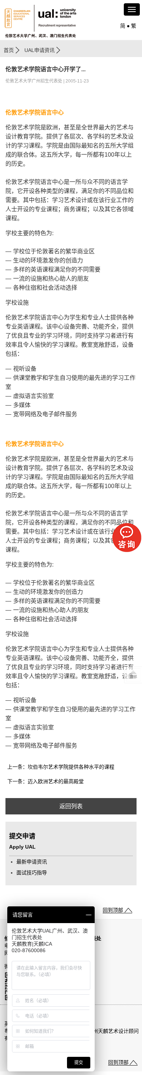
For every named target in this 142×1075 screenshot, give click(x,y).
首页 (9, 50)
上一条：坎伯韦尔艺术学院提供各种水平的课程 (60, 767)
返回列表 (71, 806)
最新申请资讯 (31, 862)
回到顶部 (113, 910)
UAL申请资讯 (39, 50)
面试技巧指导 (31, 872)
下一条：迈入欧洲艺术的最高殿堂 (45, 781)
